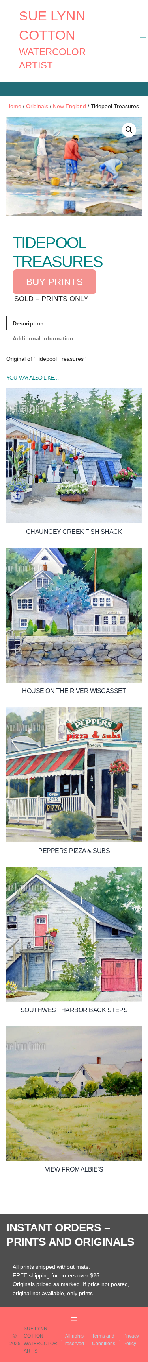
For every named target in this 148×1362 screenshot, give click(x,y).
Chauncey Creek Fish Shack (74, 531)
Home (13, 106)
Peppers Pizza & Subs (74, 850)
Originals (37, 106)
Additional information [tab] (43, 338)
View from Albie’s (74, 1169)
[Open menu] (143, 39)
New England (69, 106)
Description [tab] (28, 323)
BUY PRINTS (54, 282)
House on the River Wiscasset (74, 691)
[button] (129, 130)
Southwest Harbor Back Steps (74, 1010)
